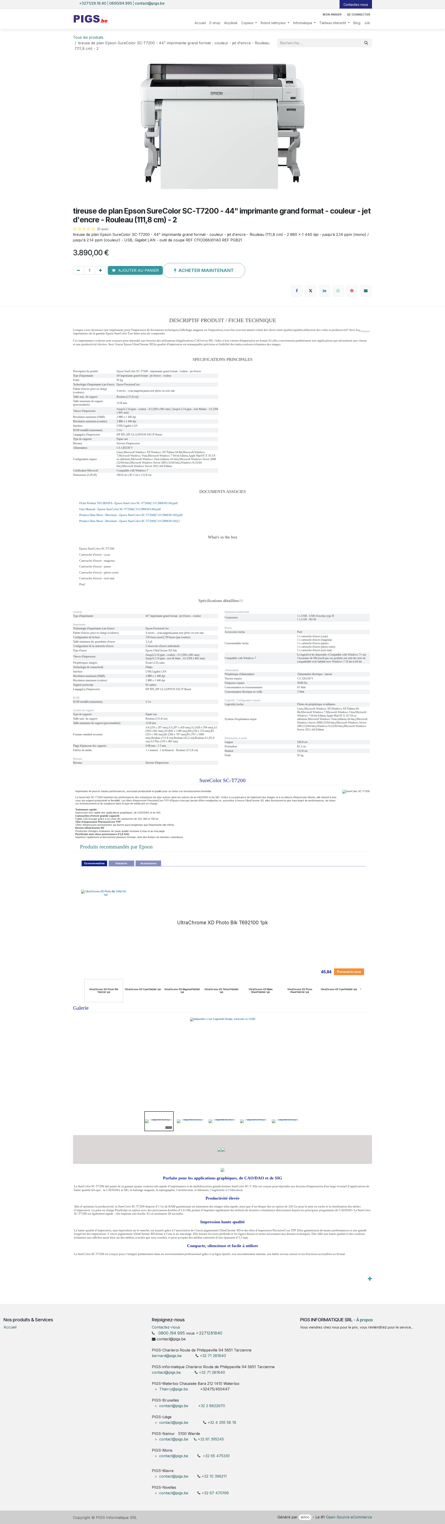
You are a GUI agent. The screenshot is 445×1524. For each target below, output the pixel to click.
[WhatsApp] (338, 290)
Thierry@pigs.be (173, 1389)
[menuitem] (200, 23)
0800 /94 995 (171, 1333)
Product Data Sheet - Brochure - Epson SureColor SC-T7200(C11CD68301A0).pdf (130, 515)
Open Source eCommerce (349, 1517)
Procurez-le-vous (349, 972)
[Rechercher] (366, 42)
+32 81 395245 (211, 1439)
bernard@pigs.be (167, 1355)
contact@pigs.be (150, 3)
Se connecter (358, 14)
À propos (364, 1319)
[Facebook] (296, 290)
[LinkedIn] (324, 290)
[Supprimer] (78, 270)
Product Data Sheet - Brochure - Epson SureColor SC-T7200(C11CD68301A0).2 (129, 521)
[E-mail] (365, 290)
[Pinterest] (351, 290)
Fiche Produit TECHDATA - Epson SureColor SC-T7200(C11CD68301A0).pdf (128, 503)
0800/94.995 (120, 3)
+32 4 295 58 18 (222, 1422)
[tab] (94, 863)
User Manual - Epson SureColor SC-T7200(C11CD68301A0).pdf (120, 509)
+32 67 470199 (215, 1493)
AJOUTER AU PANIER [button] (138, 270)
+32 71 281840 (213, 1355)
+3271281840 (209, 1333)
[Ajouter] (100, 270)
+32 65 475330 (216, 1456)
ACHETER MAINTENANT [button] (206, 270)
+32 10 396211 (214, 1476)
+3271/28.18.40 (92, 3)
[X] (310, 290)
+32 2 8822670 (211, 1405)
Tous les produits (88, 37)
